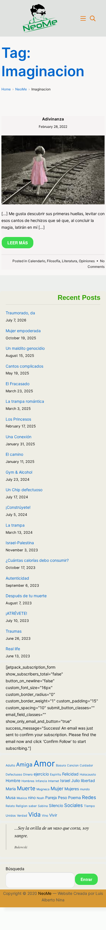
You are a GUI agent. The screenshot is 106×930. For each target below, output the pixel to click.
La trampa (15, 525)
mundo (85, 789)
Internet (53, 781)
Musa (11, 797)
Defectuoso (14, 774)
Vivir (53, 815)
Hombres (27, 781)
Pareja (51, 797)
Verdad (22, 815)
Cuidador (86, 765)
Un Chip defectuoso (24, 489)
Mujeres (71, 788)
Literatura (69, 261)
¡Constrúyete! (18, 507)
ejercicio (41, 774)
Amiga (24, 764)
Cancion (73, 765)
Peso (62, 797)
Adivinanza (53, 118)
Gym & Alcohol (19, 472)
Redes (89, 797)
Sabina (43, 806)
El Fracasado (17, 383)
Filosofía (53, 261)
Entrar (86, 879)
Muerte (26, 788)
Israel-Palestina (20, 542)
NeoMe (44, 893)
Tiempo (89, 806)
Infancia (41, 781)
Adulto (10, 765)
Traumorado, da (20, 312)
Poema (74, 797)
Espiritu (55, 774)
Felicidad (70, 774)
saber (33, 806)
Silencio (56, 805)
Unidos (11, 815)
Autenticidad (17, 578)
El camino (14, 454)
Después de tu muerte (26, 595)
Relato (10, 806)
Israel (65, 780)
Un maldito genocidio (25, 348)
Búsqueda (15, 868)
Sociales (73, 805)
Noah (40, 798)
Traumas (13, 631)
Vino (45, 815)
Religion (21, 806)
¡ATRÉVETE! (16, 613)
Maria (11, 788)
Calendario (36, 261)
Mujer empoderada (23, 330)
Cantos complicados (24, 366)
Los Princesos (18, 419)
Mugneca (42, 789)
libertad (88, 780)
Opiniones (87, 261)
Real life (13, 648)
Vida (34, 814)
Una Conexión (18, 436)
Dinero (28, 774)
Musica (22, 798)
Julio (75, 780)
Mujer (57, 788)
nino (32, 797)
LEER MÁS (17, 242)
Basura (61, 765)
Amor (44, 763)
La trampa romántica (25, 401)
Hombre (13, 780)
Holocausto (88, 774)
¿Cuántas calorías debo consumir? (37, 560)
